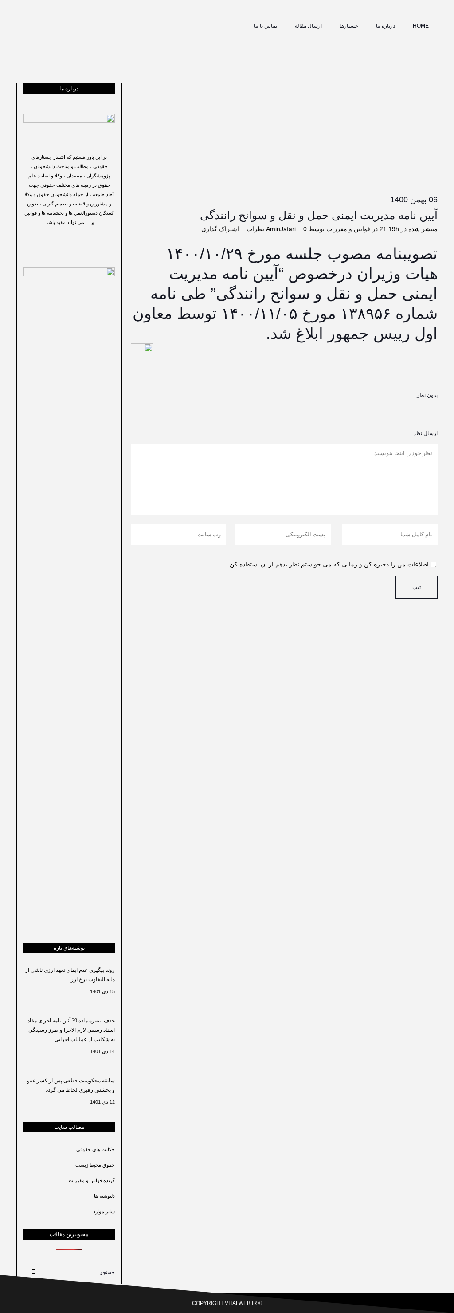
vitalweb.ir (241, 1303)
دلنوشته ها (104, 1196)
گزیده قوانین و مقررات (92, 1180)
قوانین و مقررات (348, 228)
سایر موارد (104, 1211)
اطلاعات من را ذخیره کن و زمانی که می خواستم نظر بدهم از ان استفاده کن (329, 564)
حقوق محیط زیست (95, 1165)
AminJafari (281, 228)
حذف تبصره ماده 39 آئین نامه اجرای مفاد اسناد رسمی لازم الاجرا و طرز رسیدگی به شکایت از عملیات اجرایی (71, 1030)
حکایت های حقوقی (95, 1149)
